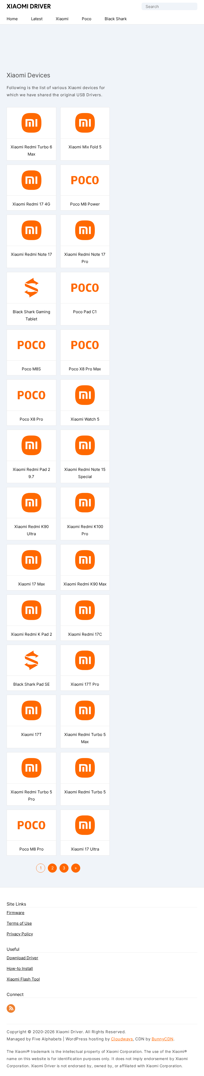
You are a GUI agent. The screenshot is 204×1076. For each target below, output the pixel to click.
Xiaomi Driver (29, 6)
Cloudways (122, 1038)
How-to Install (20, 968)
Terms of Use (19, 923)
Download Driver (22, 957)
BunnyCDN (162, 1038)
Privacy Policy (20, 933)
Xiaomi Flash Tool (23, 979)
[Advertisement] (102, 43)
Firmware (15, 912)
